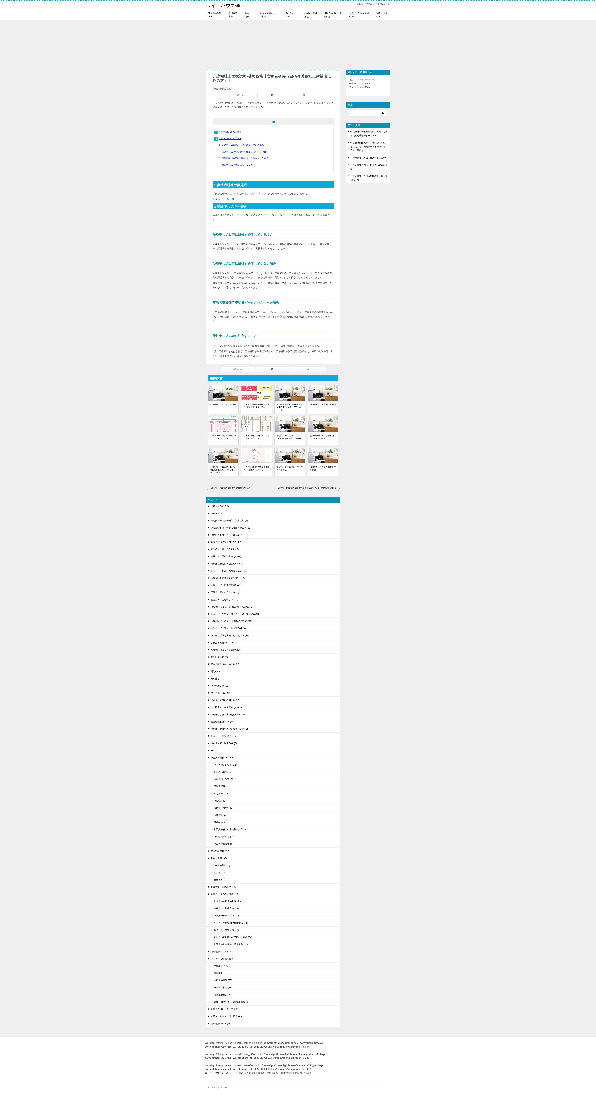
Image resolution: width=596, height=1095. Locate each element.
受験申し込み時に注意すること (237, 164)
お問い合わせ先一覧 (223, 199)
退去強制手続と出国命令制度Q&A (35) (230, 635)
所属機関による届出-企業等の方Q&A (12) (231, 621)
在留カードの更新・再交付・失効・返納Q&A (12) (235, 614)
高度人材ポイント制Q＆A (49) (226, 542)
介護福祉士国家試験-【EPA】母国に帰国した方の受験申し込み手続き (223, 470)
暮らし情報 (248, 15)
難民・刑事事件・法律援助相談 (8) (231, 1002)
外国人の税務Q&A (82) (222, 757)
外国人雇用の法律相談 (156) (225, 894)
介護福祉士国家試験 (222, 89)
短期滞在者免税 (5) (223, 808)
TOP (218, 1073)
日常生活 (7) (217, 678)
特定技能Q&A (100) (220, 506)
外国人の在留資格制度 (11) (227, 901)
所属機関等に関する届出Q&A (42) (228, 578)
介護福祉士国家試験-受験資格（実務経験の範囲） (323, 437)
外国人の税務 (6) (222, 772)
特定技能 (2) (217, 513)
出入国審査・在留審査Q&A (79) (227, 707)
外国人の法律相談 (310, 15)
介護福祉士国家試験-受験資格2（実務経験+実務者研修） (256, 405)
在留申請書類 (232, 15)
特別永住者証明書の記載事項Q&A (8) (229, 729)
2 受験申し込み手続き (230, 138)
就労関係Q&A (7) (219, 657)
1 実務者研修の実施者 (230, 132)
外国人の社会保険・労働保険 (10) (231, 944)
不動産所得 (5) (221, 786)
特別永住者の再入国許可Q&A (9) (227, 563)
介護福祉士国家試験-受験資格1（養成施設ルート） (223, 437)
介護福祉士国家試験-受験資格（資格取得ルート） (256, 437)
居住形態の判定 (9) (223, 779)
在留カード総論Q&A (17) (223, 736)
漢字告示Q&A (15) (220, 685)
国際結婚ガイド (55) (221, 1023)
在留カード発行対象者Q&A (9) (226, 556)
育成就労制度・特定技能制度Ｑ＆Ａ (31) (231, 528)
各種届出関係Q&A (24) (222, 642)
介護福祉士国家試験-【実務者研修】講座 (290, 468)
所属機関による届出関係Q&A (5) (227, 650)
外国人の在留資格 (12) (225, 764)
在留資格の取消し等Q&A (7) (225, 664)
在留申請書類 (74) (220, 851)
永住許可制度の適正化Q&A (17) (227, 535)
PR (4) (214, 750)
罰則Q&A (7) (217, 671)
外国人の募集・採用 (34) (226, 915)
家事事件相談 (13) (223, 987)
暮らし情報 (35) (219, 858)
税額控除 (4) (220, 822)
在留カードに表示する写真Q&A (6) (228, 628)
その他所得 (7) (221, 800)
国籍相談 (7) (220, 973)
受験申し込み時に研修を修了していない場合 (244, 151)
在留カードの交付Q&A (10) (224, 599)
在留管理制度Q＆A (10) (222, 721)
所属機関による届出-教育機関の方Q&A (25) (233, 606)
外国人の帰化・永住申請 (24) (225, 1009)
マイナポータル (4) (220, 693)
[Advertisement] (298, 43)
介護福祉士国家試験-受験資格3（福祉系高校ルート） (256, 468)
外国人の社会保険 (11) (225, 843)
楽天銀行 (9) (220, 872)
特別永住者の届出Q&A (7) (224, 743)
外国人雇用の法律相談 (267, 15)
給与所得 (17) (221, 793)
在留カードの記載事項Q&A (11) (226, 585)
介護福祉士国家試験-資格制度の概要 (323, 468)
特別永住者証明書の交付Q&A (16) (228, 714)
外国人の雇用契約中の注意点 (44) (231, 923)
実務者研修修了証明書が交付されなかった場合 (245, 158)
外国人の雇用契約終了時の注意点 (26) (233, 937)
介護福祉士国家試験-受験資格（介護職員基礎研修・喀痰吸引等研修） (307, 488)
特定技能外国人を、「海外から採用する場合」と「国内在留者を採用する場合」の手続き (368, 146)
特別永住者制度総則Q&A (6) (225, 700)
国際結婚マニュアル (289, 15)
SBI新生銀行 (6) (222, 865)
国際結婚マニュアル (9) (223, 951)
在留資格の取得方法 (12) (226, 908)
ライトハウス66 (223, 5)
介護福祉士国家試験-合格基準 (323, 404)
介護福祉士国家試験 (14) (223, 887)
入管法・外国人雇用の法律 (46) (226, 1016)
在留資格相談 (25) (223, 980)
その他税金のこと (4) (224, 836)
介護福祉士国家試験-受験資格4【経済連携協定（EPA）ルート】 (290, 407)
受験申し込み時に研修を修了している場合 (243, 145)
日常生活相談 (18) (223, 994)
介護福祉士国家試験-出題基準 (223, 404)
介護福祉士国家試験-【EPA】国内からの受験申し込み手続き (290, 438)
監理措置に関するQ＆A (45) (225, 549)
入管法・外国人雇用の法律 (359, 15)
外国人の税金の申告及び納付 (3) (230, 829)
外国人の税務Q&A (214, 15)
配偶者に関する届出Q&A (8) (225, 592)
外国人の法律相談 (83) (222, 959)
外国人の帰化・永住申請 (332, 15)
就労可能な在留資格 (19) (226, 930)
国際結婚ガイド (381, 15)
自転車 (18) (220, 879)
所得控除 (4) (220, 815)
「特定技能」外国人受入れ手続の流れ (368, 157)
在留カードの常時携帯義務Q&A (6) (228, 571)
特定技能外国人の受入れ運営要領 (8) (229, 520)
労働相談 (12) (221, 966)
